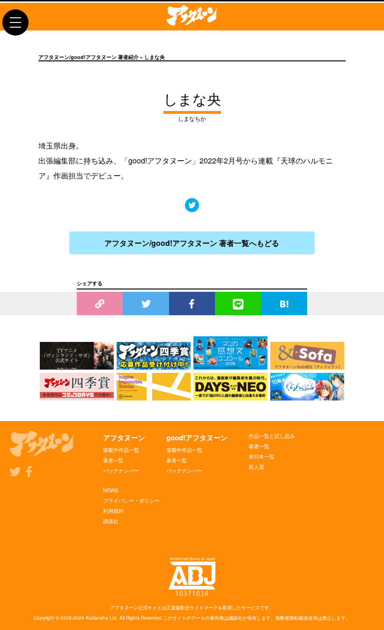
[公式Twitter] (192, 205)
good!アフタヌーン (197, 437)
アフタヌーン (124, 437)
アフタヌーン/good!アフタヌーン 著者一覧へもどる (191, 242)
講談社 (110, 521)
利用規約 (113, 510)
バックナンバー (121, 470)
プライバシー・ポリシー (131, 500)
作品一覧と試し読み (272, 435)
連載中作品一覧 (121, 449)
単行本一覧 (261, 456)
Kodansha (97, 618)
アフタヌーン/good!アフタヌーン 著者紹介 (88, 56)
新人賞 (256, 466)
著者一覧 (113, 460)
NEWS (110, 490)
